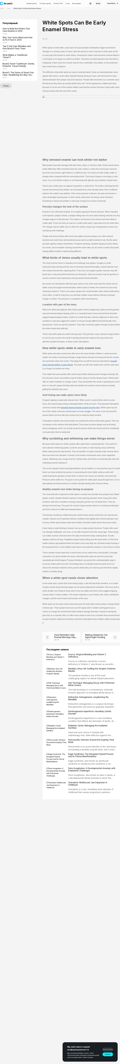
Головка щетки (45, 3)
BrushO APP (58, 3)
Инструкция (76, 3)
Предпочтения (108, 1049)
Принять (108, 1054)
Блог (9, 8)
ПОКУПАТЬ (111, 3)
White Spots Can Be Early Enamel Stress (27, 8)
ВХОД (98, 3)
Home (2, 8)
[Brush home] (6, 3)
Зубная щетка (31, 3)
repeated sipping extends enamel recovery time (80, 408)
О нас (68, 3)
